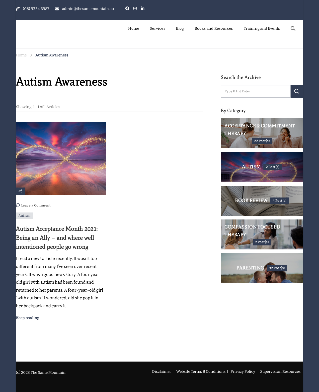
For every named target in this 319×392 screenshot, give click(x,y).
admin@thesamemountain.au (88, 8)
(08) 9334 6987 (36, 8)
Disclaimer (161, 371)
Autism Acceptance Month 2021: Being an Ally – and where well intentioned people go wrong (57, 237)
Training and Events (262, 28)
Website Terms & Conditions (201, 371)
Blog (180, 28)
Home (133, 28)
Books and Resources (214, 28)
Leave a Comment (36, 206)
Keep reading (27, 318)
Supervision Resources (280, 371)
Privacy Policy (243, 371)
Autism (24, 216)
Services (157, 28)
